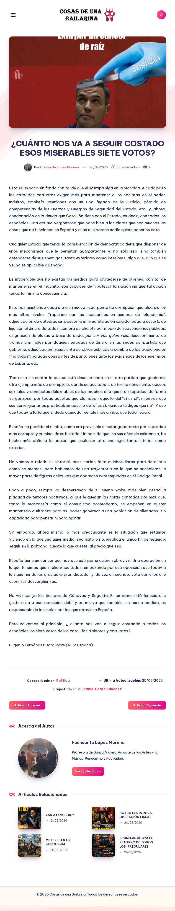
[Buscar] (161, 14)
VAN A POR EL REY (60, 815)
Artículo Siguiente (147, 705)
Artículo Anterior (27, 705)
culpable (85, 689)
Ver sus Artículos (88, 771)
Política (63, 680)
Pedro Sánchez (108, 689)
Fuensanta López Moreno (98, 742)
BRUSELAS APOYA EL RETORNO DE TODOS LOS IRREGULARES (136, 842)
